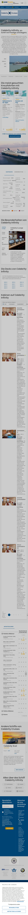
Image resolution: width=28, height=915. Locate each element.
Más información (20, 901)
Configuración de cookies (14, 904)
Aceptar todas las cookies (14, 911)
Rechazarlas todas (14, 907)
